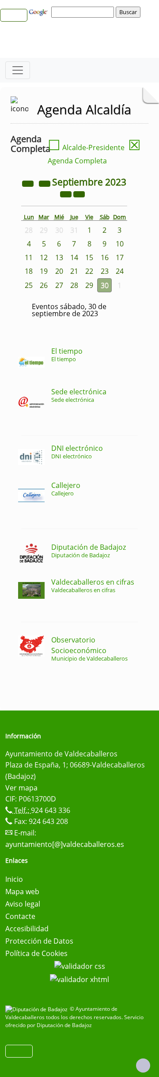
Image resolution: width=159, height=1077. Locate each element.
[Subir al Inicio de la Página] (143, 1065)
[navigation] (83, 12)
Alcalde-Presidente (86, 147)
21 (74, 271)
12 (44, 257)
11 (29, 257)
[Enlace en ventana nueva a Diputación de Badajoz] (37, 1009)
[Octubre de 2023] (79, 193)
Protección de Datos (39, 941)
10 (120, 244)
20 (59, 271)
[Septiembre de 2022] (28, 183)
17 (120, 257)
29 (89, 285)
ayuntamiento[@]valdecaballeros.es (64, 844)
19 (44, 271)
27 (59, 285)
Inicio (14, 879)
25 (29, 285)
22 (89, 271)
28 (74, 285)
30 (105, 285)
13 (59, 257)
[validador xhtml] (79, 978)
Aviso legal (22, 904)
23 (105, 271)
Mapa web (22, 891)
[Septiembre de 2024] (66, 193)
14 (74, 257)
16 (105, 257)
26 (44, 285)
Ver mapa (21, 788)
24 (120, 271)
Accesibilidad (27, 928)
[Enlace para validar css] (79, 966)
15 (89, 257)
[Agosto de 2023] (45, 183)
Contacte (20, 916)
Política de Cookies (36, 953)
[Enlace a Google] (39, 11)
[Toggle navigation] (17, 70)
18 (29, 271)
